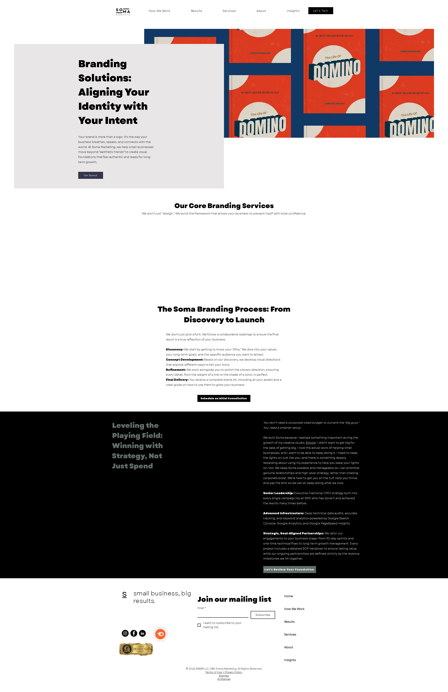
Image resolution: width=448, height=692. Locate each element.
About (288, 647)
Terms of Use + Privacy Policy (224, 672)
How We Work (294, 609)
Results (289, 622)
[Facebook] (133, 633)
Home (288, 596)
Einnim (311, 443)
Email (202, 608)
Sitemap (224, 675)
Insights (290, 660)
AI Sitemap (224, 679)
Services (290, 635)
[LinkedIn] (142, 633)
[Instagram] (125, 633)
